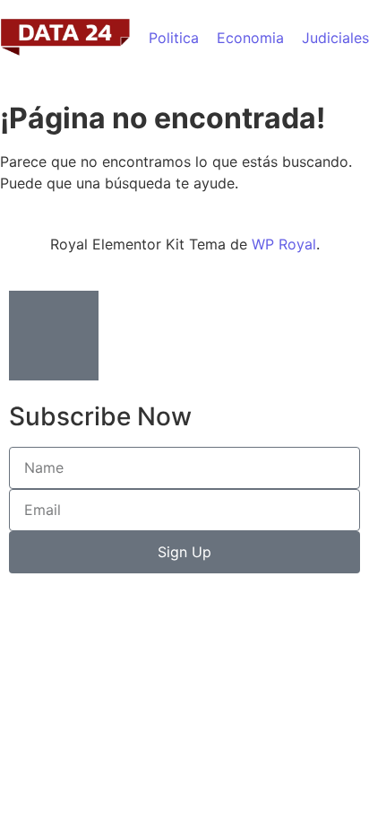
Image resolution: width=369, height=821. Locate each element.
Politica (174, 38)
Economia (250, 38)
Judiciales (335, 38)
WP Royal (284, 244)
